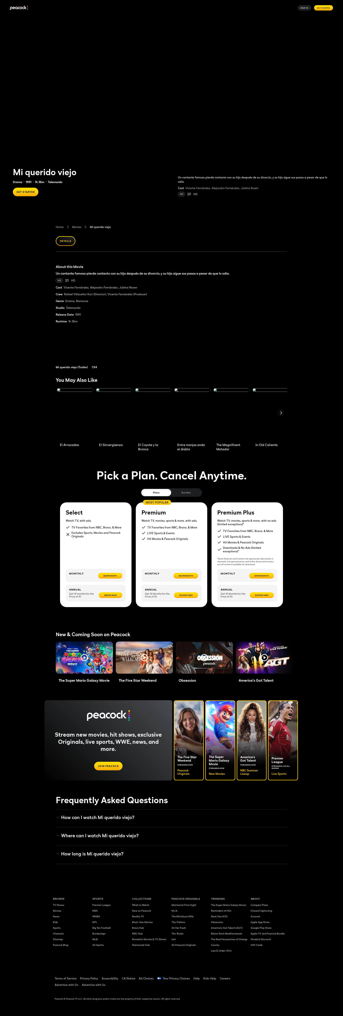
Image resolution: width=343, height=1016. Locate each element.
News (56, 916)
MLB (95, 939)
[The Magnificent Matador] (231, 414)
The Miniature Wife (183, 916)
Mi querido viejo (100, 227)
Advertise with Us (66, 985)
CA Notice (128, 978)
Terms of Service (65, 978)
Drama (17, 182)
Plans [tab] (156, 492)
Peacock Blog (60, 944)
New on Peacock (141, 910)
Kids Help (209, 978)
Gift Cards (257, 944)
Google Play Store (261, 927)
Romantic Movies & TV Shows (149, 939)
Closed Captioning (261, 910)
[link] (83, 348)
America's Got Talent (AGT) (227, 927)
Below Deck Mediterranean (226, 933)
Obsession (217, 922)
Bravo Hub (138, 927)
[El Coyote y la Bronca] (153, 414)
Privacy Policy (89, 978)
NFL (94, 922)
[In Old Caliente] (271, 414)
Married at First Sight (184, 904)
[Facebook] (255, 976)
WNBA (96, 916)
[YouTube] (274, 976)
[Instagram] (283, 976)
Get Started (323, 8)
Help (196, 978)
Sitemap (58, 939)
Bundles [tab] (186, 492)
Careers (225, 978)
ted (173, 939)
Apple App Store (260, 922)
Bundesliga (98, 933)
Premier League (101, 904)
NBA (95, 910)
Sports (57, 927)
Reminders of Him (221, 910)
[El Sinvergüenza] (114, 414)
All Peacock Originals (184, 944)
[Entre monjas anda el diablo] (192, 414)
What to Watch (140, 904)
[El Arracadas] (75, 414)
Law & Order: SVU (221, 950)
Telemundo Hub (141, 944)
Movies (76, 227)
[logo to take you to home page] (19, 8)
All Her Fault (179, 927)
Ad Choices (146, 978)
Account (255, 916)
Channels (58, 933)
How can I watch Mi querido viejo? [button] (98, 817)
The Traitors (178, 922)
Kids (55, 922)
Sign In (305, 8)
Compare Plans (259, 904)
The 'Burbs (177, 933)
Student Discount (261, 939)
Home (60, 227)
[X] (255, 986)
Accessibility (110, 978)
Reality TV (138, 916)
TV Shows (58, 904)
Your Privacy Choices (176, 978)
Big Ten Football (101, 927)
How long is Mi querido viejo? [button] (92, 854)
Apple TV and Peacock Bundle (268, 933)
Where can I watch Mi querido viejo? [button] (100, 835)
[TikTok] (265, 976)
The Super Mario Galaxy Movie (228, 904)
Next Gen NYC (219, 916)
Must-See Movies (142, 922)
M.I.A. (175, 910)
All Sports (98, 944)
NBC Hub (137, 933)
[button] (84, 658)
